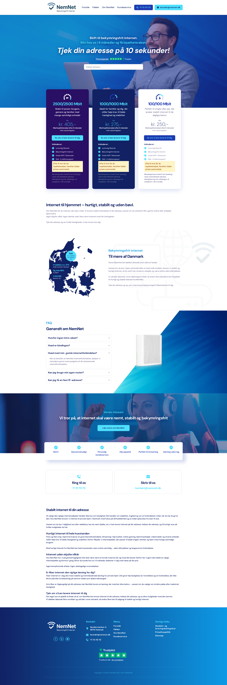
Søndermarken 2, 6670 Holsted (98, 628)
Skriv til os (148, 483)
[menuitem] (85, 7)
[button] (79, 338)
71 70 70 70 (78, 488)
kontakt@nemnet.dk (148, 488)
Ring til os (79, 483)
